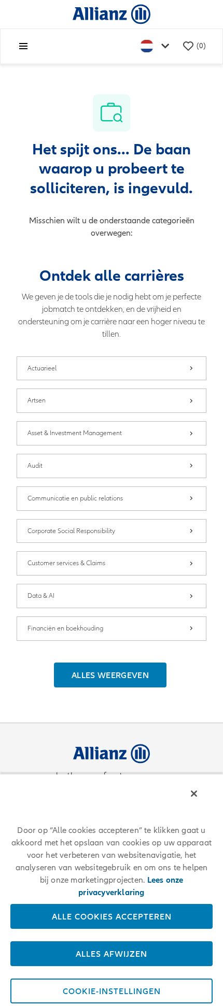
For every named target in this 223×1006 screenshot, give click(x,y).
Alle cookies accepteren (112, 916)
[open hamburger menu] (23, 46)
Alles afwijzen (111, 953)
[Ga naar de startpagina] (111, 13)
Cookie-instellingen (112, 991)
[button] (110, 675)
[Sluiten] (194, 793)
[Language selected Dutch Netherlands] (157, 46)
